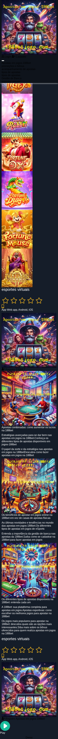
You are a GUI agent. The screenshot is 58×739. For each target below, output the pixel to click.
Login (7, 56)
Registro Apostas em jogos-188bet (25, 718)
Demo (29, 737)
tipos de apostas (11, 72)
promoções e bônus (13, 66)
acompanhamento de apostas (18, 69)
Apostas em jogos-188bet (16, 63)
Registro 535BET (15, 369)
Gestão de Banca (11, 78)
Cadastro (20, 56)
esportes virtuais (11, 81)
